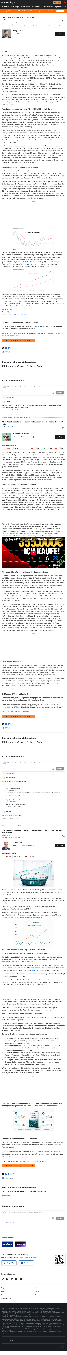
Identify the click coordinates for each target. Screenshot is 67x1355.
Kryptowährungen (60, 7)
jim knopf (8, 810)
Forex (44, 7)
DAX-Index (24, 1256)
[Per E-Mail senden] (18, 359)
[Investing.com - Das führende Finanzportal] (10, 2)
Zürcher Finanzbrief (20, 325)
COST (32, 273)
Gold (34, 998)
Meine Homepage (26, 442)
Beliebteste (5, 7)
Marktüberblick (25, 7)
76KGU (8, 406)
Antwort (6, 414)
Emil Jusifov (17, 841)
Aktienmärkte (36, 7)
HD (51, 273)
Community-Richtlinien (8, 402)
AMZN (12, 273)
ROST (30, 275)
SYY (45, 275)
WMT (9, 277)
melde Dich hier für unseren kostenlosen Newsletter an (22, 916)
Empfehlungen (15, 7)
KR (8, 275)
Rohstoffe (50, 7)
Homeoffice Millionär (21, 439)
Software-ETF (36, 969)
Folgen (61, 34)
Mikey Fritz (17, 31)
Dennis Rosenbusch (11, 776)
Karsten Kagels (18, 1237)
